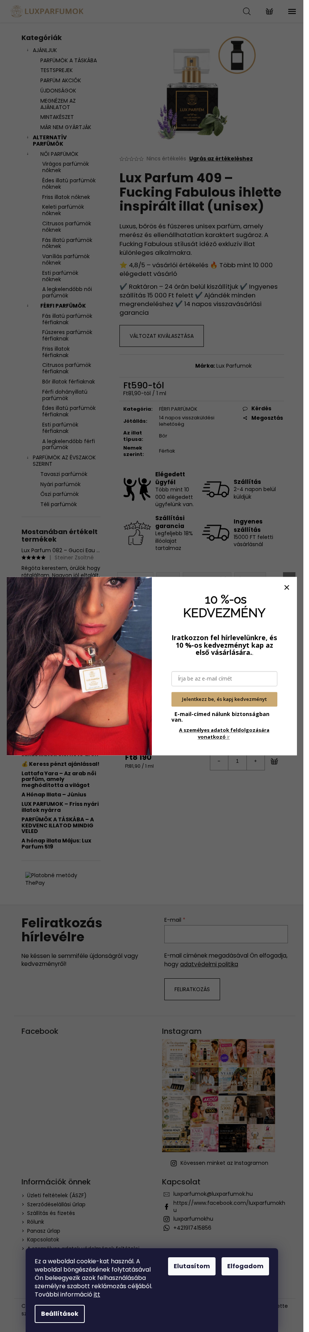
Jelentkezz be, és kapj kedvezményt (224, 699)
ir (224, 733)
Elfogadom (245, 1266)
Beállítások (59, 1313)
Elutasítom (192, 1266)
